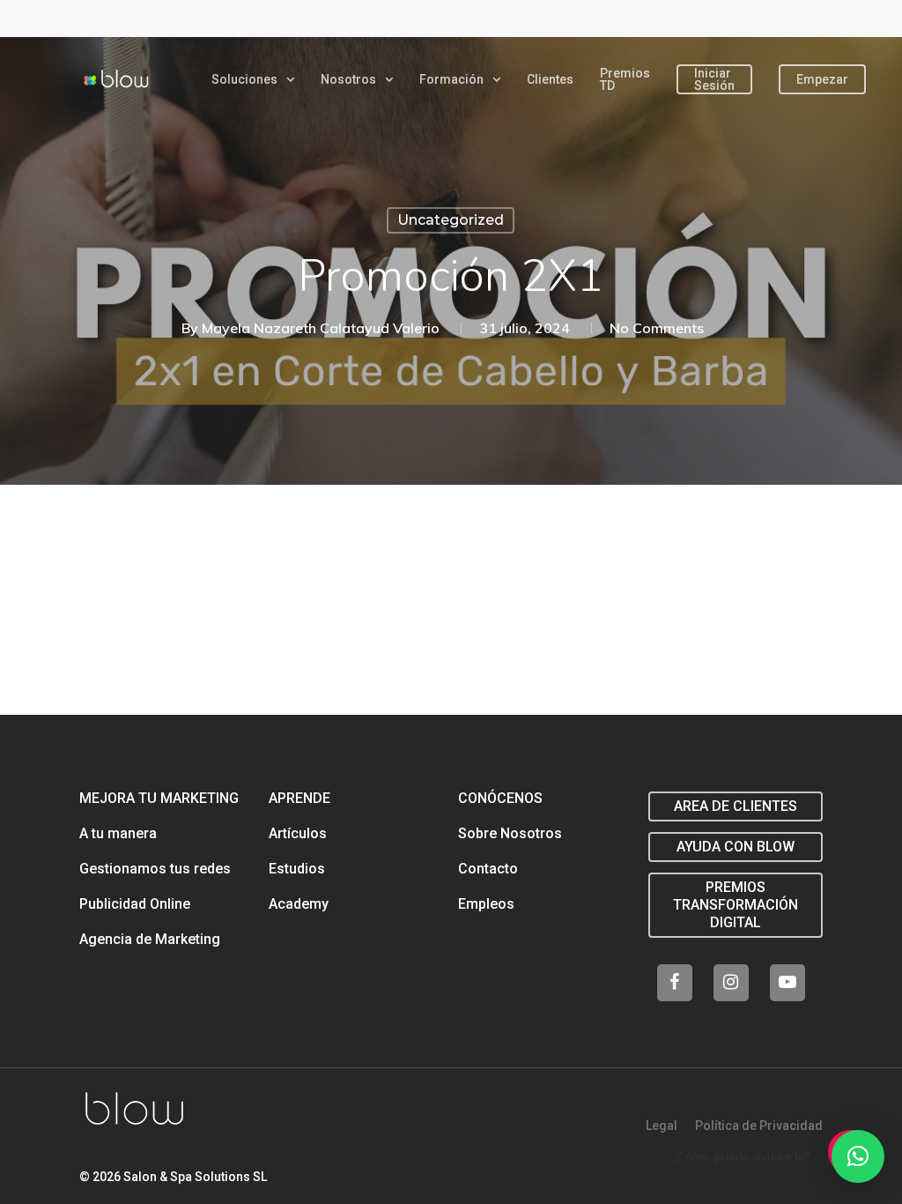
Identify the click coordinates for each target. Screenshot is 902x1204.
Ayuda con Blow (735, 846)
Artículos (298, 833)
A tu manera (118, 833)
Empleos (486, 904)
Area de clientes (735, 806)
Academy (299, 904)
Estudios (297, 868)
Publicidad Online (134, 904)
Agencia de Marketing (149, 939)
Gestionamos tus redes (155, 868)
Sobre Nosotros (510, 833)
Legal (661, 1126)
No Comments (657, 328)
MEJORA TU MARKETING (159, 798)
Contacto (488, 868)
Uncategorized (450, 220)
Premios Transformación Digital (735, 905)
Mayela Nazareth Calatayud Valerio (321, 328)
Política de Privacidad (759, 1126)
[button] (858, 1156)
